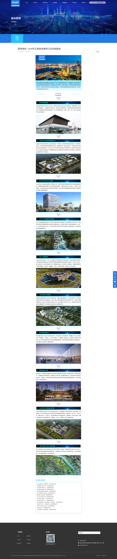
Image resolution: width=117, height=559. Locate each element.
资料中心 (84, 2)
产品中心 (35, 2)
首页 (27, 2)
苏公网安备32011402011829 (58, 555)
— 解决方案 (18, 543)
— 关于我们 (28, 539)
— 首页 (17, 536)
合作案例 (55, 2)
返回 (97, 51)
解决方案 (45, 2)
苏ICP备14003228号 (47, 555)
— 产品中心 (18, 539)
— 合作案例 (28, 543)
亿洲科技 (104, 555)
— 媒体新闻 (28, 536)
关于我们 (74, 2)
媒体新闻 (64, 2)
